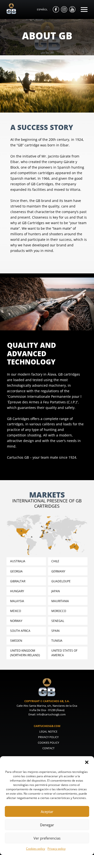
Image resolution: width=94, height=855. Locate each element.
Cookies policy (35, 848)
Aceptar (47, 811)
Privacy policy (56, 848)
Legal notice (48, 731)
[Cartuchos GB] (11, 12)
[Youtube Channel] (72, 9)
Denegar (47, 824)
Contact (48, 748)
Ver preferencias (47, 838)
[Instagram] (64, 9)
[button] (86, 762)
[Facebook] (56, 9)
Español (42, 9)
